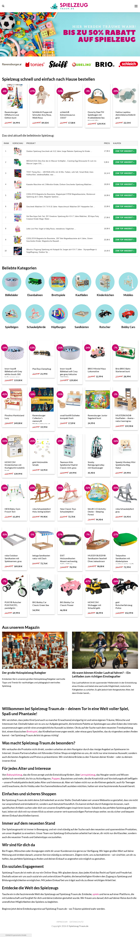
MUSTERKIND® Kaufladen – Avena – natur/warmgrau (125, 418)
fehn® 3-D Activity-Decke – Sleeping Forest (97, 512)
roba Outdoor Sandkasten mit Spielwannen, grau (13, 558)
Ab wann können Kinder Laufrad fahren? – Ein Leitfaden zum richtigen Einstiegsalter (101, 674)
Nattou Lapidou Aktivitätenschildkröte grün (126, 115)
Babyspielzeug (14, 774)
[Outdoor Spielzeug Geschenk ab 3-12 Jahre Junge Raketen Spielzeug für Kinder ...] (17, 151)
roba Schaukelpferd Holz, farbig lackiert (41, 510)
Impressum (62, 922)
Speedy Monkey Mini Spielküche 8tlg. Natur (125, 465)
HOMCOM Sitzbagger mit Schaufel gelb (94, 605)
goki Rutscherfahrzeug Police (124, 605)
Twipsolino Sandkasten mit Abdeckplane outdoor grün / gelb (125, 559)
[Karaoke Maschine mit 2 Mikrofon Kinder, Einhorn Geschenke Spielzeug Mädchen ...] (17, 184)
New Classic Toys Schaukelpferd (68, 510)
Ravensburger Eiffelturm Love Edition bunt (12, 115)
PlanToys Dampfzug (41, 368)
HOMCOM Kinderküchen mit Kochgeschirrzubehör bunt (15, 466)
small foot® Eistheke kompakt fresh (70, 416)
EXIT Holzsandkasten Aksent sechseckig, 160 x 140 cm (69, 559)
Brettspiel (32, 731)
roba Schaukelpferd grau (125, 510)
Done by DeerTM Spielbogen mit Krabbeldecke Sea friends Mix (96, 116)
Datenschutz (77, 922)
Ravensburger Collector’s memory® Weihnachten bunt (41, 419)
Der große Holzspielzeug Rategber (24, 672)
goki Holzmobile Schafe (40, 463)
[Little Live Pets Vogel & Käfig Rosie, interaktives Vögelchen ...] (17, 229)
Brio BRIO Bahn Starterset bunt (123, 370)
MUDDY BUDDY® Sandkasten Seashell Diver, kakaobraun (97, 558)
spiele (96, 894)
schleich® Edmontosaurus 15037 (67, 115)
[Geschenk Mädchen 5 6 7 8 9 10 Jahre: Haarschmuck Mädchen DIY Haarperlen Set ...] (17, 207)
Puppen (56, 778)
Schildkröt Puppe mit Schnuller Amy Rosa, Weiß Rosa (42, 115)
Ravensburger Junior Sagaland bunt (97, 416)
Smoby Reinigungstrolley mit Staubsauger (96, 465)
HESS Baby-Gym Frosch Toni (12, 510)
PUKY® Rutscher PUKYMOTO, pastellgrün (13, 605)
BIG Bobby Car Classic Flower (67, 603)
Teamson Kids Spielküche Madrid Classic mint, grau (69, 465)
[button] (3, 6)
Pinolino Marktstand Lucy (14, 416)
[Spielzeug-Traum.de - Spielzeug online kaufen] (69, 6)
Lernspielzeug (88, 774)
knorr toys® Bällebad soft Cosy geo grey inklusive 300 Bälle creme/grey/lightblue (70, 374)
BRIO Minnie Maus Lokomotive (97, 370)
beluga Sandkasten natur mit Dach (41, 557)
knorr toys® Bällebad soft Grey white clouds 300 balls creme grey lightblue (13, 374)
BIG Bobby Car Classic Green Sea (40, 603)
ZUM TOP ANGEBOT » (124, 151)
